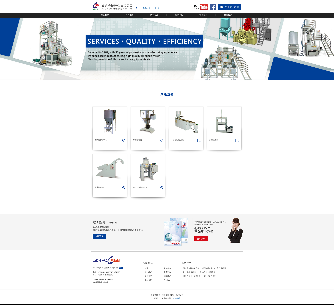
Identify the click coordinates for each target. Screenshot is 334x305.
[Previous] (136, 8)
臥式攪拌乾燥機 (189, 272)
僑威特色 (167, 268)
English (167, 280)
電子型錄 (167, 272)
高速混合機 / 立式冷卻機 (214, 268)
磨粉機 (212, 272)
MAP (120, 268)
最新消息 (148, 276)
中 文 (156, 8)
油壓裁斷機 (213, 140)
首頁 (146, 268)
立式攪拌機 (137, 140)
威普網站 (176, 298)
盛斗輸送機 (99, 187)
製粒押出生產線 (210, 276)
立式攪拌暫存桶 (101, 140)
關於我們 (148, 272)
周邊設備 (186, 276)
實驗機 (202, 272)
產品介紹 (148, 280)
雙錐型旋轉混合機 (140, 187)
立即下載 (99, 236)
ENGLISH (146, 8)
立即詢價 (201, 239)
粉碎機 (197, 276)
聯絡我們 (167, 276)
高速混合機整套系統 (191, 268)
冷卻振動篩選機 (177, 140)
